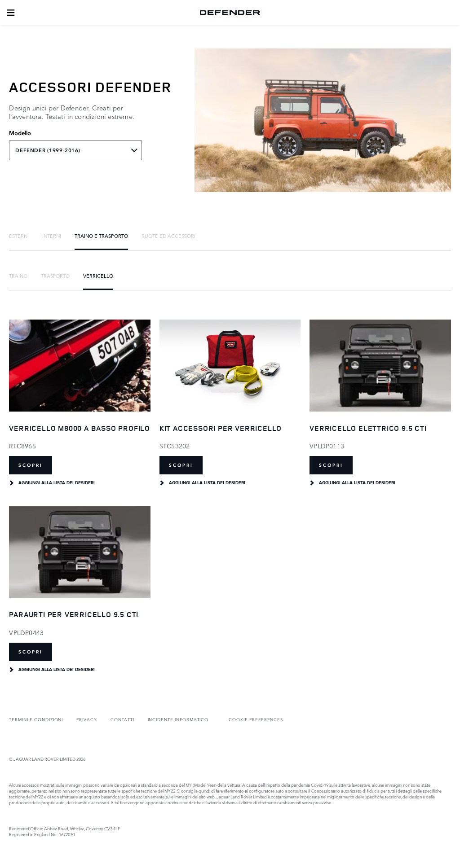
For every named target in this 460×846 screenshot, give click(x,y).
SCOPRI (30, 465)
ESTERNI (19, 235)
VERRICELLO (98, 275)
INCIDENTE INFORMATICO (178, 719)
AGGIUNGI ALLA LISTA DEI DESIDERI (56, 483)
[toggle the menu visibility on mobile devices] (10, 12)
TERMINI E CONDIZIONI (36, 719)
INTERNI (51, 235)
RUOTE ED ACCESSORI (168, 235)
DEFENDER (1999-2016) (47, 150)
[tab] (19, 235)
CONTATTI (122, 719)
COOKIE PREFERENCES (256, 719)
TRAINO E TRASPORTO (101, 235)
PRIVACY (86, 719)
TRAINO (18, 275)
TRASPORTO (55, 275)
